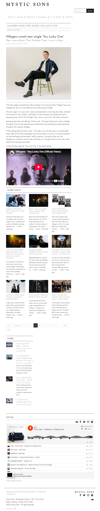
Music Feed (16, 29)
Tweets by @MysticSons (14, 481)
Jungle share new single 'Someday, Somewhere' (15, 297)
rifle (14, 508)
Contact (69, 17)
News (19, 17)
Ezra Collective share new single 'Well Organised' (61, 297)
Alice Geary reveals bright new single (38, 296)
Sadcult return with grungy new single (15, 211)
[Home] (27, 4)
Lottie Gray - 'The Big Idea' (22, 346)
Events (59, 17)
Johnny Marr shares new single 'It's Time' (24, 358)
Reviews (30, 17)
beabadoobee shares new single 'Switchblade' (38, 252)
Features (42, 17)
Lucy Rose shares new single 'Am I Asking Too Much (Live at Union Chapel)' (15, 254)
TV (51, 17)
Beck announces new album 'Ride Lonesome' (37, 211)
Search (90, 11)
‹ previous (17, 325)
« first (9, 325)
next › (65, 325)
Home (10, 17)
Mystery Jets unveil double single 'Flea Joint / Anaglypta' (61, 252)
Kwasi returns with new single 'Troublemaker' (60, 211)
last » (9, 329)
